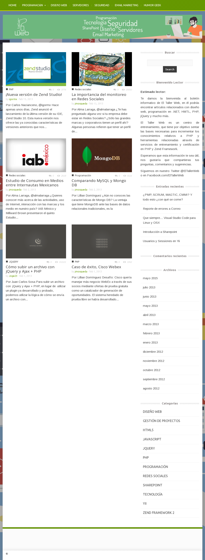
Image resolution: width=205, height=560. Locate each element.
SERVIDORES (81, 5)
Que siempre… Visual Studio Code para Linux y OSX (169, 220)
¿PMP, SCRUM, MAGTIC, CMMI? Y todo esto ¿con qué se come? (167, 197)
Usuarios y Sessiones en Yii (161, 241)
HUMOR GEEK (152, 5)
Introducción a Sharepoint (160, 231)
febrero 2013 (151, 333)
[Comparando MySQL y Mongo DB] (102, 155)
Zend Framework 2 (158, 512)
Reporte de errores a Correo (162, 208)
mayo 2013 (150, 305)
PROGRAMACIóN (31, 7)
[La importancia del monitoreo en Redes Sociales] (102, 68)
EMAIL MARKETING (126, 5)
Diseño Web (152, 411)
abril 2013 (149, 315)
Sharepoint (152, 485)
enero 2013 (150, 342)
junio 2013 (149, 296)
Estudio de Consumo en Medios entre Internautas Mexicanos (34, 183)
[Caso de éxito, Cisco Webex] (102, 241)
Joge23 (13, 276)
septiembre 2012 (154, 379)
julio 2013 (149, 287)
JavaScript (152, 439)
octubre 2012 (151, 370)
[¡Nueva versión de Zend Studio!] (36, 68)
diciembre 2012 (153, 351)
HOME (13, 5)
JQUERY (13, 261)
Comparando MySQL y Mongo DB (99, 183)
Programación (83, 175)
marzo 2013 (151, 324)
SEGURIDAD (101, 5)
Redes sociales (83, 89)
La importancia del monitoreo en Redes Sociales (99, 96)
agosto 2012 (151, 388)
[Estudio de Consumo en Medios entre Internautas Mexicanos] (36, 155)
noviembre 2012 (153, 360)
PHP (11, 89)
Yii (145, 503)
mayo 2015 (150, 278)
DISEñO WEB (59, 5)
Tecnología (153, 494)
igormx (13, 99)
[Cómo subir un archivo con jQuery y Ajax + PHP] (36, 241)
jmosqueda (81, 103)
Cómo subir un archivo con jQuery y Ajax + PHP (30, 269)
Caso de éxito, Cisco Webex (96, 266)
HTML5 (148, 430)
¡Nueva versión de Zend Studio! (34, 94)
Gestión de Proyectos (161, 421)
